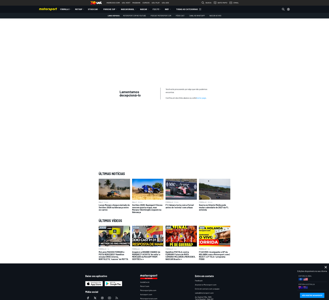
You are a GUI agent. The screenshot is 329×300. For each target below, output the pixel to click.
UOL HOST (126, 3)
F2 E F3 (156, 9)
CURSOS (146, 3)
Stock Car (93, 9)
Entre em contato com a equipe (207, 289)
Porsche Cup (109, 9)
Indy (167, 9)
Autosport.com (146, 294)
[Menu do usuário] (288, 9)
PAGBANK (136, 3)
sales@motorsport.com (204, 293)
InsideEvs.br (145, 282)
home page (201, 98)
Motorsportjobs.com (148, 290)
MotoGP (78, 9)
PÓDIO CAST (180, 15)
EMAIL (236, 3)
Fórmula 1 (64, 9)
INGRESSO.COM (113, 3)
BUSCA (208, 3)
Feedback (199, 280)
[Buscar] (283, 9)
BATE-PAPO (222, 3)
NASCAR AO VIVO (215, 15)
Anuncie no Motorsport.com (205, 285)
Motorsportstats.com (148, 298)
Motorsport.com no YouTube (134, 15)
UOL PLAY (156, 3)
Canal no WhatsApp (197, 15)
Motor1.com (144, 286)
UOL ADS (165, 3)
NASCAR (143, 9)
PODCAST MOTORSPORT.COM (161, 15)
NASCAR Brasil (127, 9)
